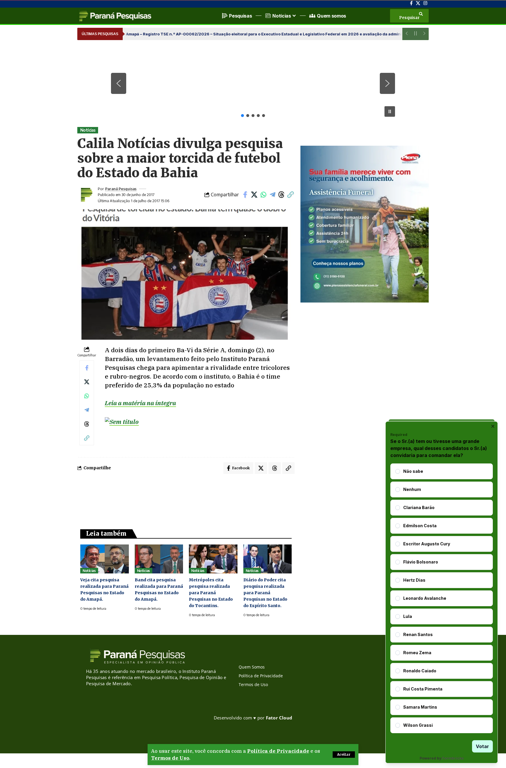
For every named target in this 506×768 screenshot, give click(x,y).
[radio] (397, 471)
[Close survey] (493, 426)
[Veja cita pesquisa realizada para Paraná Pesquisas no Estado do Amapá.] (104, 558)
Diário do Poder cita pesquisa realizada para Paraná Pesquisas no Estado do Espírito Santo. (265, 592)
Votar (482, 746)
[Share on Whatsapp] (263, 194)
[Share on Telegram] (272, 194)
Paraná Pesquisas (120, 188)
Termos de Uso (170, 758)
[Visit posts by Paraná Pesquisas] (86, 194)
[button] (344, 754)
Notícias (87, 130)
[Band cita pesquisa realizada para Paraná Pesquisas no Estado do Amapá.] (159, 558)
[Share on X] (254, 194)
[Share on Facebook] (245, 194)
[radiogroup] (441, 598)
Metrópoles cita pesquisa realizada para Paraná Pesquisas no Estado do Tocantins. (211, 592)
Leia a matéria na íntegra (140, 403)
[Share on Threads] (281, 194)
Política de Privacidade (278, 751)
